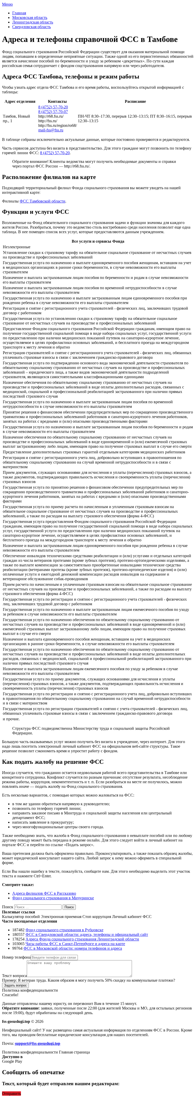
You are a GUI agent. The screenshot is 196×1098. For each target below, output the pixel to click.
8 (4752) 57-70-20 (53, 107)
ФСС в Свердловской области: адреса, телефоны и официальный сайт (87, 934)
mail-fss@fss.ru (50, 130)
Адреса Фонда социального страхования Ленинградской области (82, 939)
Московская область (29, 17)
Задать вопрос (15, 985)
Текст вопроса (14, 975)
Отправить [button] (11, 1093)
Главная (19, 13)
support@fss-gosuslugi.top (37, 1043)
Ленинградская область (32, 22)
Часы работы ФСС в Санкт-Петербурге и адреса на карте (75, 944)
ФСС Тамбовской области (42, 201)
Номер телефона (16, 957)
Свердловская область (31, 27)
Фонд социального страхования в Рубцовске (64, 930)
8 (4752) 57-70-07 (53, 111)
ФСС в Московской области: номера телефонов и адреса (72, 948)
